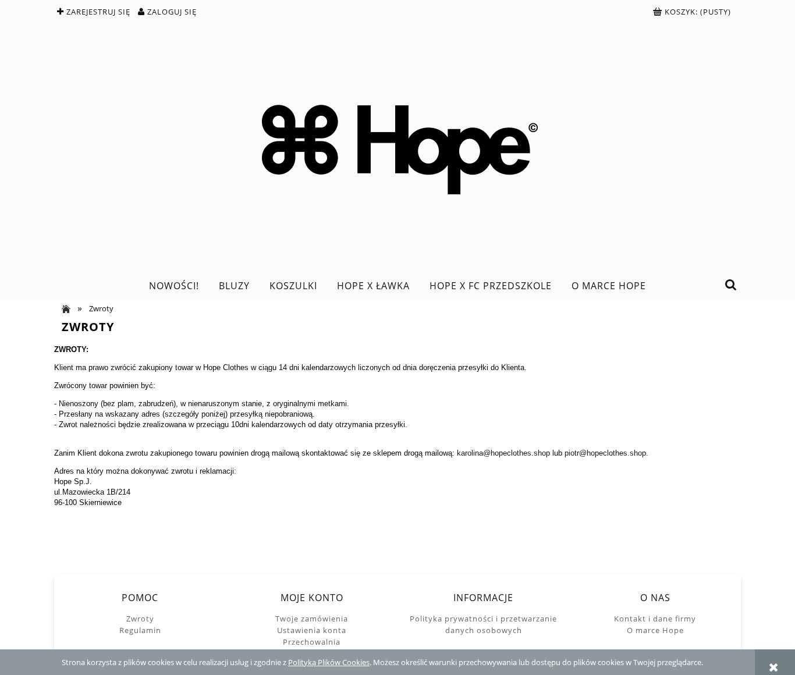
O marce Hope (655, 630)
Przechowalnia (311, 642)
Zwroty (140, 618)
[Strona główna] (397, 146)
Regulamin (140, 630)
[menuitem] (174, 285)
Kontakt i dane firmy (655, 618)
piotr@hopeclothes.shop (605, 453)
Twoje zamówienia (311, 618)
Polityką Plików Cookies (329, 662)
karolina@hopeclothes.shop (503, 453)
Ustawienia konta (311, 630)
